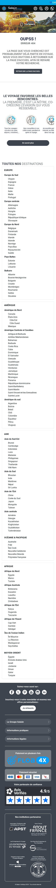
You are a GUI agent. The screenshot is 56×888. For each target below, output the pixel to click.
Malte (10, 194)
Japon (11, 501)
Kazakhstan (13, 521)
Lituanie (11, 267)
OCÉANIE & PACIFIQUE (15, 537)
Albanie (11, 274)
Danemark (13, 231)
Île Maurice (13, 637)
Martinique (13, 374)
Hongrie (11, 211)
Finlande (12, 234)
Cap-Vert (12, 623)
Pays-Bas (12, 247)
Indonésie (12, 449)
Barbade (12, 343)
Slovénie (12, 296)
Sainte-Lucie (13, 395)
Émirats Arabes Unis (17, 660)
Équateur (12, 419)
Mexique (12, 326)
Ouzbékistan (14, 527)
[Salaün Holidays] (15, 8)
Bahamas (12, 340)
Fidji (10, 545)
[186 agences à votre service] (41, 8)
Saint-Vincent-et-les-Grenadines (22, 392)
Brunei (11, 443)
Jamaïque (12, 371)
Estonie (11, 260)
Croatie (11, 284)
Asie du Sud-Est (11, 439)
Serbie (11, 293)
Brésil (10, 409)
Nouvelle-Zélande (16, 554)
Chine (10, 495)
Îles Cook (12, 548)
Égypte (11, 575)
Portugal (12, 197)
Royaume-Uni (14, 250)
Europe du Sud (11, 175)
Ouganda (12, 612)
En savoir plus (28, 143)
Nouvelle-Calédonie (17, 551)
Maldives (12, 481)
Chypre (11, 179)
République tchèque (17, 217)
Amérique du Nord (13, 310)
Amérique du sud (12, 399)
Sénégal (11, 629)
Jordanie (12, 666)
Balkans (8, 270)
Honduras (12, 368)
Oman (11, 669)
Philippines (13, 458)
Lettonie (11, 264)
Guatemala (13, 365)
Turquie (11, 675)
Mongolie (12, 504)
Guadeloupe (13, 362)
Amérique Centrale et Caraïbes (18, 330)
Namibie (12, 598)
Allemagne (13, 205)
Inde (10, 478)
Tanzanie (12, 615)
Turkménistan (14, 531)
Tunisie (11, 581)
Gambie (11, 626)
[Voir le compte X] (18, 692)
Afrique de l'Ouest (12, 619)
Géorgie (11, 518)
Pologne (12, 214)
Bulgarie (12, 280)
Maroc (11, 578)
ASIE (6, 434)
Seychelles (13, 646)
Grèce (10, 188)
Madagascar (14, 643)
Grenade (12, 358)
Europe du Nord (11, 224)
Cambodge (13, 446)
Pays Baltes (9, 257)
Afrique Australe (12, 585)
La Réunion (13, 640)
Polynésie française (17, 557)
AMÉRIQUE (9, 305)
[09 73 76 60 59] (52, 8)
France (11, 185)
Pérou (10, 422)
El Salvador (13, 355)
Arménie (12, 515)
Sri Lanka (12, 487)
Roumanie (12, 290)
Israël (10, 663)
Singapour (13, 461)
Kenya (11, 609)
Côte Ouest (15, 323)
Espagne (12, 182)
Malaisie (12, 455)
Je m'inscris (28, 708)
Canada (11, 314)
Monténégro (13, 287)
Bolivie (11, 406)
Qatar (10, 672)
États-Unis (12, 317)
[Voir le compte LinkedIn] (44, 692)
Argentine (12, 403)
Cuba (10, 349)
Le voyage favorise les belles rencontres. (28, 102)
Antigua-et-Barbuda (17, 334)
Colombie (12, 416)
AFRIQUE (8, 566)
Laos (10, 452)
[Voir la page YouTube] (31, 692)
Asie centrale (10, 511)
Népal (10, 484)
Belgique (12, 228)
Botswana (12, 589)
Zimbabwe (13, 601)
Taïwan (11, 507)
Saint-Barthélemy (16, 386)
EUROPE (8, 170)
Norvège (12, 243)
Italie (10, 191)
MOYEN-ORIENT (12, 652)
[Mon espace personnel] (46, 8)
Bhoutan (12, 475)
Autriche (12, 208)
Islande (11, 240)
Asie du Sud (10, 471)
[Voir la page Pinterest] (24, 692)
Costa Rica (13, 346)
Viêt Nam (12, 467)
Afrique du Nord (11, 571)
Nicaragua (13, 377)
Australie (12, 542)
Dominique (13, 352)
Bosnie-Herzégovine (17, 277)
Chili (10, 412)
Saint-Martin (13, 389)
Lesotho (11, 595)
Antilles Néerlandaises (18, 337)
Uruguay (12, 425)
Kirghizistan (13, 524)
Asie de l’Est (10, 491)
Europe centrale (11, 201)
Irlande (11, 237)
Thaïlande (12, 464)
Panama (12, 380)
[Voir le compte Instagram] (37, 692)
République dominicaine (19, 383)
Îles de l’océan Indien (14, 633)
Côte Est (13, 320)
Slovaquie (12, 220)
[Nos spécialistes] (35, 8)
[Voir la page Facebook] (11, 692)
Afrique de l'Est (11, 605)
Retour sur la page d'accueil (28, 71)
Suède (11, 253)
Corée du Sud (14, 498)
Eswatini (12, 592)
